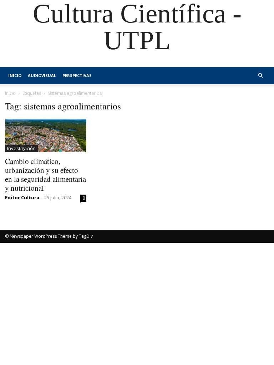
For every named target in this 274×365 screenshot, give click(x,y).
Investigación (21, 148)
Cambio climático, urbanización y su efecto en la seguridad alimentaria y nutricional (45, 174)
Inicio (14, 75)
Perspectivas (77, 75)
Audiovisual (42, 75)
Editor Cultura (22, 197)
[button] (260, 75)
